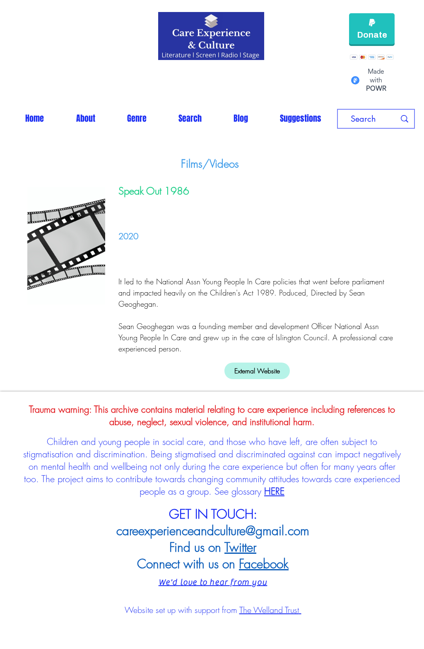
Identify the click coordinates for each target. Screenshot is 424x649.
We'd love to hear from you (213, 582)
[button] (136, 118)
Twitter (240, 547)
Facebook (264, 563)
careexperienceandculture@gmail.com (212, 530)
